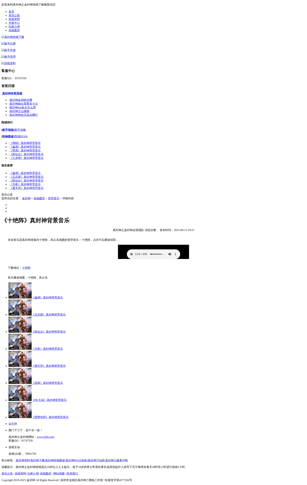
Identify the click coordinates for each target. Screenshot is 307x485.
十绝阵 (26, 267)
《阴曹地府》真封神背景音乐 (50, 417)
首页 (11, 11)
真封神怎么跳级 (19, 111)
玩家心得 (14, 26)
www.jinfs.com (45, 436)
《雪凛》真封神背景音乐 (25, 150)
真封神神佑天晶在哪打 (23, 114)
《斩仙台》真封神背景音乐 (26, 154)
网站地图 (59, 473)
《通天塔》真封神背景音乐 (26, 188)
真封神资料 (23, 460)
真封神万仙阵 (96, 460)
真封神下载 (37, 460)
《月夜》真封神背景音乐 (25, 184)
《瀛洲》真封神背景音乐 (25, 146)
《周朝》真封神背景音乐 (25, 143)
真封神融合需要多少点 (23, 103)
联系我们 (72, 473)
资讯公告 (14, 15)
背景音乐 (53, 198)
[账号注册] (8, 43)
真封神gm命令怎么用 (22, 107)
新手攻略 (20, 129)
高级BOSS (21, 136)
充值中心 (14, 22)
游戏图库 (14, 30)
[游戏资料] (8, 63)
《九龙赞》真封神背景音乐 (26, 157)
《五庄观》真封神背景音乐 (26, 176)
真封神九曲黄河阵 (116, 460)
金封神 (26, 198)
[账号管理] (8, 56)
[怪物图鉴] (8, 136)
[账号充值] (8, 50)
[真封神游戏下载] (12, 36)
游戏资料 (14, 19)
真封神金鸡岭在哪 (20, 99)
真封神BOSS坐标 (76, 460)
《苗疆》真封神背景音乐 (47, 382)
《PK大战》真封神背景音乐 (49, 400)
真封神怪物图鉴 (55, 460)
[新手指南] (8, 129)
